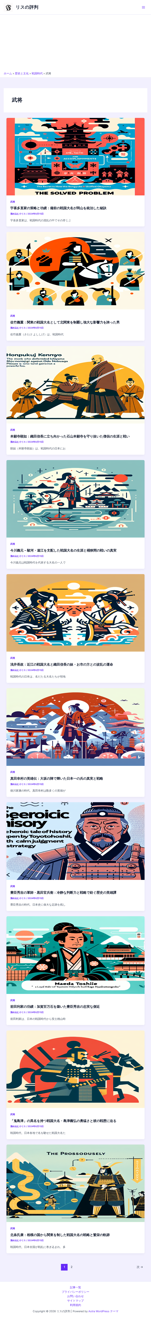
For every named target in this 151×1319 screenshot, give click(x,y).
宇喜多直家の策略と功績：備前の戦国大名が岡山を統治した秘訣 (58, 208)
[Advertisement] (75, 44)
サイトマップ (75, 1300)
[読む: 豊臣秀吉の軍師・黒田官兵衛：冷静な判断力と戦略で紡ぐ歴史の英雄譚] (75, 841)
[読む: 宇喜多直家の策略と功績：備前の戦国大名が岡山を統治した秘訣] (75, 156)
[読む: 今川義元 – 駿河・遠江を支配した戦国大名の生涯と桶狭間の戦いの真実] (75, 498)
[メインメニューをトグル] (143, 7)
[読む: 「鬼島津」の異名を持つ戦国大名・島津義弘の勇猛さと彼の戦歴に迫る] (75, 1069)
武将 (12, 201)
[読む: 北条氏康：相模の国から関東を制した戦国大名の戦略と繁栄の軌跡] (75, 1183)
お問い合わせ (75, 1296)
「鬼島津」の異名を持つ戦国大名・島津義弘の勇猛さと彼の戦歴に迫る (63, 1121)
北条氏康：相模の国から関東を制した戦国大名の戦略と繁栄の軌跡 (60, 1235)
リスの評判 (27, 7)
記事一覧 (75, 1287)
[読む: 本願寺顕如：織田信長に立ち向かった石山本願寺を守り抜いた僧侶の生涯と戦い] (75, 384)
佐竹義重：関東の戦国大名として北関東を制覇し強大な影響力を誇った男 (65, 322)
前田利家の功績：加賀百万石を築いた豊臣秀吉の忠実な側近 (55, 1006)
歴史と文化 (22, 73)
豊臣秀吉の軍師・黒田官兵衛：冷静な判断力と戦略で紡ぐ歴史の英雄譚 (63, 892)
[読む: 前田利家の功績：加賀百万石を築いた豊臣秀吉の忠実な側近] (75, 955)
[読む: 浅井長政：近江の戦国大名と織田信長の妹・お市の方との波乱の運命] (75, 612)
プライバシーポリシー (75, 1291)
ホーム (8, 73)
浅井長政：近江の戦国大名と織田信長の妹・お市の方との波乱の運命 (61, 664)
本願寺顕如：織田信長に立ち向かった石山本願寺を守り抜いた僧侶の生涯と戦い (70, 436)
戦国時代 (37, 73)
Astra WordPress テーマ (103, 1311)
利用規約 (75, 1305)
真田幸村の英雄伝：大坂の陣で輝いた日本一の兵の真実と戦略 (56, 778)
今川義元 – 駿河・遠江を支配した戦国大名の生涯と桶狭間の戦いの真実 (63, 550)
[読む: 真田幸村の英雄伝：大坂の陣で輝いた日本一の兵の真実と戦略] (75, 726)
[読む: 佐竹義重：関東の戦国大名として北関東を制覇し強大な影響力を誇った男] (75, 270)
